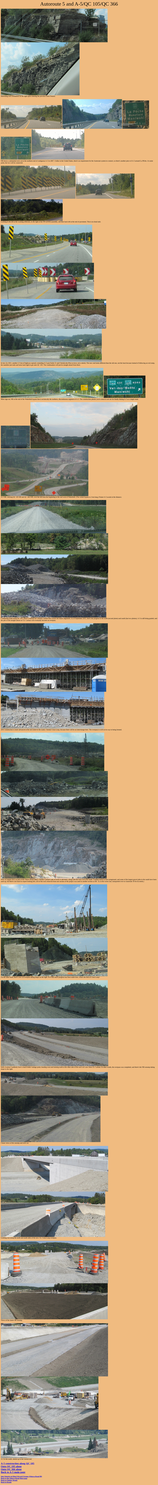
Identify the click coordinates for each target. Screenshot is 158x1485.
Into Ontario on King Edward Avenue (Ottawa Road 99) (21, 1476)
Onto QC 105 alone (11, 1466)
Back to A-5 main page (13, 1472)
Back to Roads (6, 1482)
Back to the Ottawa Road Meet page (14, 1478)
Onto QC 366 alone (11, 1469)
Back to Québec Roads (9, 1480)
